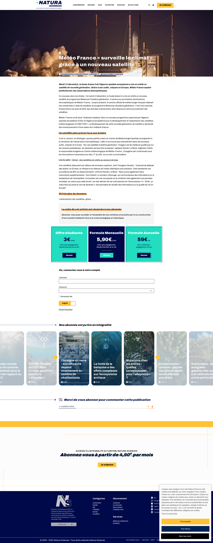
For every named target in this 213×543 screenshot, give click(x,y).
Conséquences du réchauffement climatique (79, 74)
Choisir (69, 255)
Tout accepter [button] (185, 521)
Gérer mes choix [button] (185, 536)
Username (63, 277)
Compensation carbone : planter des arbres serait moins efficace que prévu (170, 370)
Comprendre (97, 503)
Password (63, 287)
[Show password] (151, 291)
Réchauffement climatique (112, 74)
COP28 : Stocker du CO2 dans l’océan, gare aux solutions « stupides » (40, 370)
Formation (116, 523)
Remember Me (66, 296)
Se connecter (117, 505)
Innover (95, 511)
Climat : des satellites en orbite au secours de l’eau (95, 160)
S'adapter (96, 509)
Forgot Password (65, 309)
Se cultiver (96, 514)
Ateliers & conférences (120, 521)
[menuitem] (78, 5)
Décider (95, 505)
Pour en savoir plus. (170, 513)
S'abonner (116, 503)
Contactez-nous (118, 509)
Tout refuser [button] (185, 529)
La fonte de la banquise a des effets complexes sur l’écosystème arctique (105, 370)
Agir (94, 507)
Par (65, 72)
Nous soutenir (117, 507)
